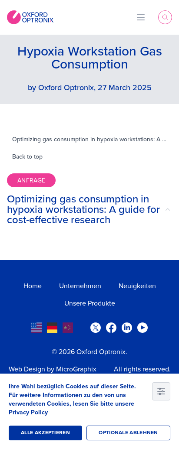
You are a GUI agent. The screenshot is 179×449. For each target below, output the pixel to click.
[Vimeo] (142, 327)
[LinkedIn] (127, 327)
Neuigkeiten (137, 286)
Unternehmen (80, 286)
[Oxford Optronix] (30, 17)
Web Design (27, 369)
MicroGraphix (76, 369)
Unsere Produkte (89, 303)
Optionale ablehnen (128, 432)
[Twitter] (95, 327)
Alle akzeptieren (45, 432)
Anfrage (31, 180)
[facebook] (111, 327)
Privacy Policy (28, 412)
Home (32, 286)
